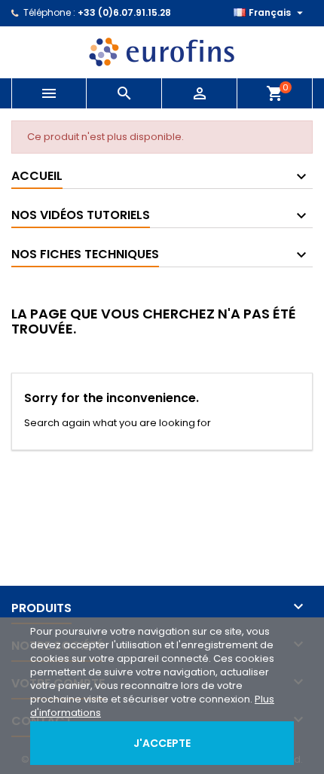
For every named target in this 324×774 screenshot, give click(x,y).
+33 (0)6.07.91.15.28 (124, 12)
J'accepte (162, 743)
